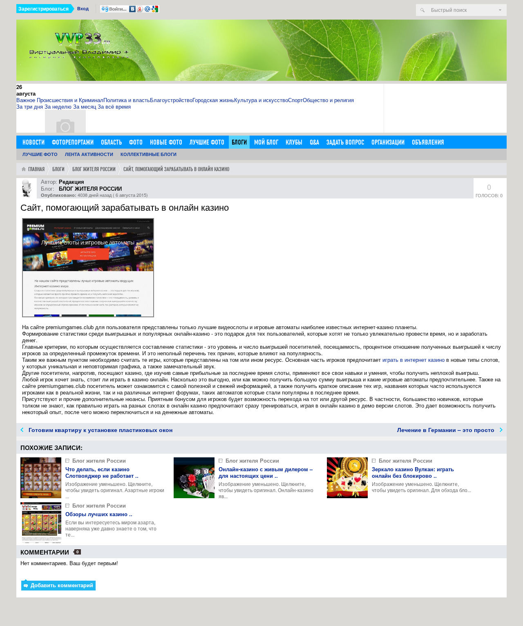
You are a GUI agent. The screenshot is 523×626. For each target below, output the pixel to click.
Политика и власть (126, 100)
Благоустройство (171, 100)
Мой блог (266, 142)
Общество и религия (328, 100)
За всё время (114, 106)
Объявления (428, 142)
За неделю (58, 106)
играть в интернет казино (413, 359)
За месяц (84, 106)
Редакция (71, 181)
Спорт (295, 100)
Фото (136, 142)
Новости (33, 142)
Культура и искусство (261, 100)
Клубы (294, 142)
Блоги (239, 142)
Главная (36, 169)
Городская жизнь (213, 100)
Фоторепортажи (73, 142)
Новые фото (166, 142)
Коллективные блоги (149, 154)
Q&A (314, 142)
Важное (25, 100)
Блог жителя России (94, 169)
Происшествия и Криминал (70, 100)
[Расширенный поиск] (500, 10)
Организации (388, 142)
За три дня (29, 106)
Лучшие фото (207, 142)
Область (111, 142)
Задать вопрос (345, 142)
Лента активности (89, 154)
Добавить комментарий (61, 585)
